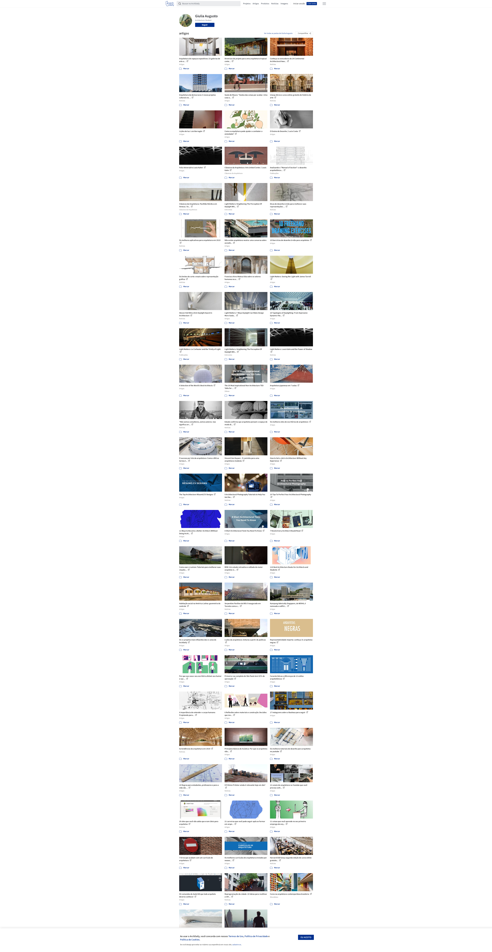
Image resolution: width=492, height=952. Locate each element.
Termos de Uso (235, 936)
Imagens (284, 3)
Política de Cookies (190, 939)
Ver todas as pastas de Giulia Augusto (278, 33)
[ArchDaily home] (170, 3)
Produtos (265, 3)
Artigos (256, 3)
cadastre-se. (236, 944)
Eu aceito (306, 937)
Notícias (274, 3)
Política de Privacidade (256, 936)
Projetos (247, 3)
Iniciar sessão (299, 3)
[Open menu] (324, 4)
